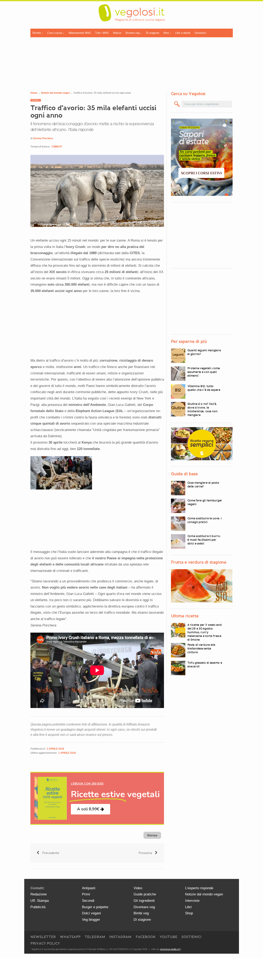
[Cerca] (177, 104)
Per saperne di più (189, 341)
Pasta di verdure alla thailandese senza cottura (201, 648)
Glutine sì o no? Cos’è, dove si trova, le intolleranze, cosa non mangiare (202, 409)
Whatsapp (70, 937)
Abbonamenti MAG (79, 32)
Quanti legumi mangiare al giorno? (204, 352)
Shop (189, 913)
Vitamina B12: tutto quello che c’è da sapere (203, 388)
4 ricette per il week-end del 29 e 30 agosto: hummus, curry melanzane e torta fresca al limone (204, 632)
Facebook (146, 937)
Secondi (88, 901)
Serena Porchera (43, 138)
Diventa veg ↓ (133, 32)
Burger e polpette (95, 907)
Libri (188, 907)
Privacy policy (45, 943)
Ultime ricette (185, 616)
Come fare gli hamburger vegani (204, 502)
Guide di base (184, 474)
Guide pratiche (145, 894)
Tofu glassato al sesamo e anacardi (204, 664)
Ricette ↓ (37, 32)
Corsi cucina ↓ (55, 32)
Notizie (117, 32)
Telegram (95, 937)
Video (138, 888)
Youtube (168, 937)
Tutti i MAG (102, 32)
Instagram (120, 937)
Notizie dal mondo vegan (55, 92)
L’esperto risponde (199, 888)
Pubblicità (37, 907)
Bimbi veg (141, 913)
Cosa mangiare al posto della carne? (203, 484)
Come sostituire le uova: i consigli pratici (204, 520)
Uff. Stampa (39, 901)
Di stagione (152, 32)
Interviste (192, 901)
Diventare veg (144, 907)
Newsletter (43, 937)
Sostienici (200, 32)
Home (33, 92)
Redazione (38, 894)
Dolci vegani (91, 913)
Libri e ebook (182, 32)
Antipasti (88, 888)
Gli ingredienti (144, 901)
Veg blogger (91, 920)
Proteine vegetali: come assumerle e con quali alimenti (203, 371)
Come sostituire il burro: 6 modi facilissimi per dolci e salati (204, 539)
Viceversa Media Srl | (170, 949)
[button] (90, 809)
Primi (86, 894)
